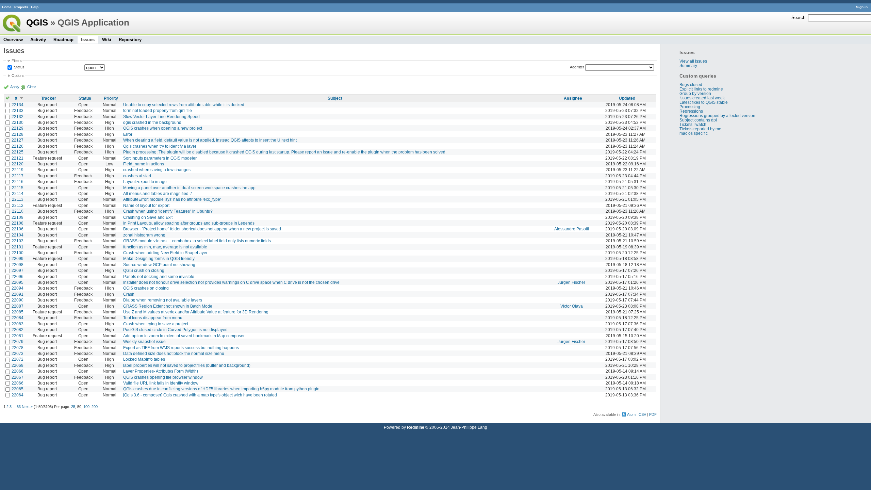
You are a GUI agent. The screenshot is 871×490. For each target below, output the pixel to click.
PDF (653, 414)
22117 (17, 176)
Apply (14, 87)
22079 (17, 341)
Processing (689, 106)
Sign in (862, 7)
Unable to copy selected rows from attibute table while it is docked (183, 104)
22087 (17, 306)
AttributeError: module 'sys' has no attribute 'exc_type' (172, 199)
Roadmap (63, 39)
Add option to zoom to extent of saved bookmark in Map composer (184, 335)
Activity (38, 39)
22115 (17, 187)
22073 (17, 353)
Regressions (691, 111)
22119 (17, 169)
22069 (17, 365)
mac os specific (693, 133)
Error (127, 134)
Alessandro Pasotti (571, 229)
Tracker (48, 98)
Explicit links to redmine (701, 89)
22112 (17, 205)
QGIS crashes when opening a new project (162, 128)
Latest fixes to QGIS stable (703, 102)
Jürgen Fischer (571, 282)
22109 (17, 217)
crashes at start (137, 176)
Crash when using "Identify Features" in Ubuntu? (168, 211)
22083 (17, 324)
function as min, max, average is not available (165, 247)
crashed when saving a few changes (157, 169)
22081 (17, 335)
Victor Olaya (571, 306)
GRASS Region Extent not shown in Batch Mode (167, 306)
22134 (17, 104)
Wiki (106, 39)
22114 (17, 193)
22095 (17, 282)
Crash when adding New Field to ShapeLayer (165, 252)
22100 (17, 252)
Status (18, 67)
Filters (17, 61)
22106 (17, 229)
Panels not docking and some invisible (158, 276)
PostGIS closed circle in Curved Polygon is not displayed (175, 329)
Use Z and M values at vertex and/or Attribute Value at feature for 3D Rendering (195, 312)
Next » (27, 407)
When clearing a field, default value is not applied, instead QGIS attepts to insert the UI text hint (210, 140)
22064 (17, 395)
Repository (130, 39)
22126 (17, 146)
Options (18, 76)
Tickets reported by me (700, 129)
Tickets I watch (692, 124)
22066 (17, 383)
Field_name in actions (143, 164)
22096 (17, 276)
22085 (17, 312)
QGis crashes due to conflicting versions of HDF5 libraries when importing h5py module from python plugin (221, 389)
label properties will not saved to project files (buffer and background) (186, 365)
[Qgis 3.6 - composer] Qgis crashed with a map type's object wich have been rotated (200, 395)
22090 (17, 300)
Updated (627, 98)
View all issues (693, 61)
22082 (17, 329)
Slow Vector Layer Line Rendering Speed (161, 116)
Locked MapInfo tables (144, 359)
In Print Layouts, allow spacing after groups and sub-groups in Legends (188, 223)
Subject (335, 98)
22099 (17, 258)
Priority (111, 98)
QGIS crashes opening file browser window (163, 377)
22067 (17, 377)
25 (73, 407)
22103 (17, 241)
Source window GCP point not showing (159, 264)
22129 (17, 128)
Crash (128, 294)
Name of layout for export (146, 205)
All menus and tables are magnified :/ (157, 193)
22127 (17, 140)
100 (86, 407)
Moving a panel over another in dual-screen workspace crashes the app (189, 187)
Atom (631, 414)
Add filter (577, 67)
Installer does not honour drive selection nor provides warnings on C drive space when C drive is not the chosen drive (231, 282)
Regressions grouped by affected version (717, 115)
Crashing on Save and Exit (147, 217)
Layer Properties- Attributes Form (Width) (160, 371)
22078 (17, 347)
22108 (17, 223)
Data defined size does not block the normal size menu (173, 353)
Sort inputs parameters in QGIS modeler (160, 158)
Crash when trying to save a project (155, 324)
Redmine (415, 427)
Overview (13, 39)
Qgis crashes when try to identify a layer (159, 146)
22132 (17, 116)
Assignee (573, 98)
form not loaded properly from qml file (157, 110)
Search (798, 17)
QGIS (37, 22)
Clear (31, 87)
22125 (17, 152)
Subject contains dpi (698, 120)
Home (7, 7)
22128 (17, 134)
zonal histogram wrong (144, 235)
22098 (17, 264)
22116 (17, 181)
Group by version (695, 93)
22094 (17, 288)
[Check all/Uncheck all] (8, 98)
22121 (17, 158)
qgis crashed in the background (152, 122)
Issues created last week (702, 98)
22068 (17, 371)
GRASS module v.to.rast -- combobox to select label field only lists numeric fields (197, 241)
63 (19, 407)
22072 (17, 359)
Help (34, 7)
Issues (88, 39)
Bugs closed (690, 84)
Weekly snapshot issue (144, 341)
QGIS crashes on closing (146, 288)
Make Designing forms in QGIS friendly (159, 258)
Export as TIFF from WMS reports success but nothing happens (181, 347)
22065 (17, 389)
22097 (17, 270)
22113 (17, 199)
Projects (21, 7)
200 (95, 407)
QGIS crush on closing (143, 270)
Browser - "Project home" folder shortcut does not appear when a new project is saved (202, 229)
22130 (17, 122)
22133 (17, 110)
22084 (17, 317)
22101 (17, 247)
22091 (17, 294)
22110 (17, 211)
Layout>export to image (145, 181)
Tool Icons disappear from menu (152, 317)
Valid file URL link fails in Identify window (160, 383)
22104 (17, 235)
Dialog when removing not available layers (162, 300)
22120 (17, 164)
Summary (688, 65)
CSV (642, 414)
